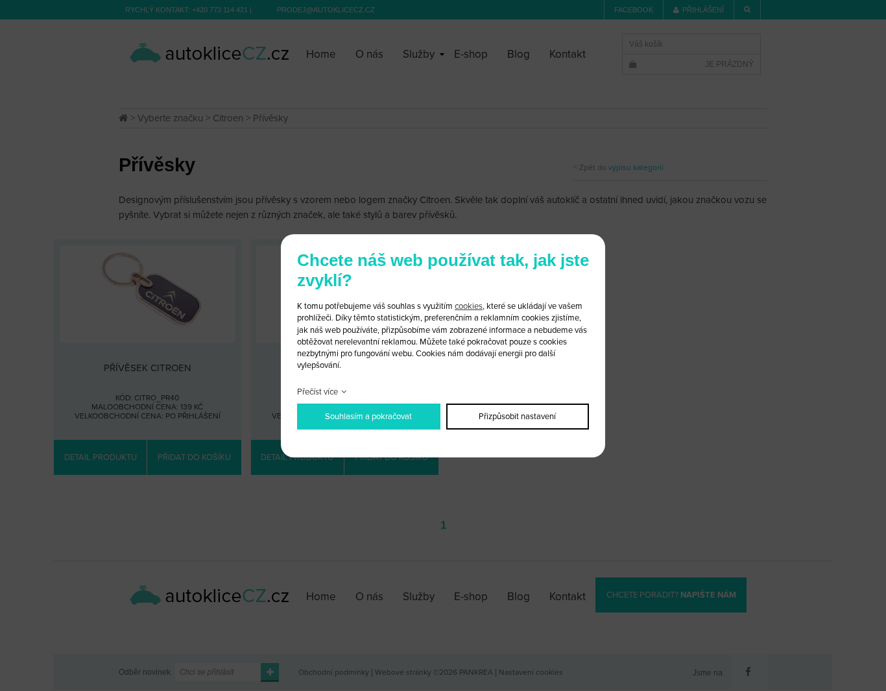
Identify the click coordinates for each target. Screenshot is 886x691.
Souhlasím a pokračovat (368, 416)
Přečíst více (317, 392)
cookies (469, 306)
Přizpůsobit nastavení (517, 416)
